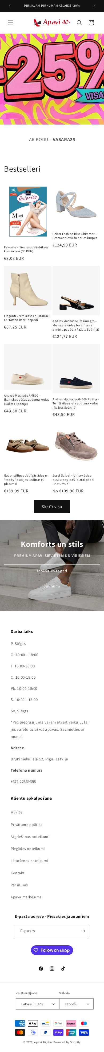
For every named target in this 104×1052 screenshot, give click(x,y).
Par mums (19, 885)
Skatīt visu (52, 506)
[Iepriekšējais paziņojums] (10, 6)
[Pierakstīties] (83, 931)
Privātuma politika (27, 824)
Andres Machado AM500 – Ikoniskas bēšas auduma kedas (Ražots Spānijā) (26, 399)
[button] (11, 23)
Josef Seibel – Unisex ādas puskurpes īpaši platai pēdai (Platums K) (73, 479)
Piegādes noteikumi (28, 848)
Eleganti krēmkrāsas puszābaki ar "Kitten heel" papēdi (27, 318)
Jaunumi (52, 586)
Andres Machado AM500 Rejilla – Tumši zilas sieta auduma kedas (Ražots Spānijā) (76, 403)
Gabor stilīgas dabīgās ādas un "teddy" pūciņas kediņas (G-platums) (26, 479)
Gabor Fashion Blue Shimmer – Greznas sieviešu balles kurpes (75, 236)
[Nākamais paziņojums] (94, 6)
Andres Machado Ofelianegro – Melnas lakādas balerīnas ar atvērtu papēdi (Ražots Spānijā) (76, 325)
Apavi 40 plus (43, 1042)
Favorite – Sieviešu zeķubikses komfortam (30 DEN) (26, 249)
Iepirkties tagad (52, 570)
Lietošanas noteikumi (29, 860)
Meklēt (16, 812)
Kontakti (18, 873)
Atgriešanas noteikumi (30, 836)
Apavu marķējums (26, 897)
